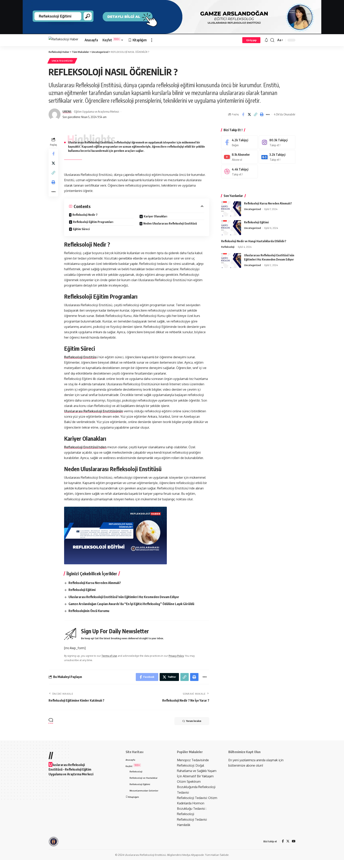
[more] (151, 40)
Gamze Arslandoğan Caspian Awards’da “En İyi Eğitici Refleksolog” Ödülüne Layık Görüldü (131, 604)
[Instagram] (277, 142)
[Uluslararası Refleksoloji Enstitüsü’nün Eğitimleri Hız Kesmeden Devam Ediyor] (231, 260)
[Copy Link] (255, 114)
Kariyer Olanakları (155, 216)
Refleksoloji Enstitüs (80, 357)
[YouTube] (293, 841)
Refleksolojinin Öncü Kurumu (88, 611)
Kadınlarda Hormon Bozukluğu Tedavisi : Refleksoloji (191, 808)
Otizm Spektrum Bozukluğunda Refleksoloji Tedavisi (196, 787)
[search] (272, 40)
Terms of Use (109, 655)
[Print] (261, 114)
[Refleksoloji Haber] (63, 40)
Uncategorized (62, 60)
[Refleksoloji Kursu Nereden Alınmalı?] (231, 208)
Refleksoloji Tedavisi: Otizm (197, 798)
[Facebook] (239, 142)
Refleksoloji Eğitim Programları (93, 222)
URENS (67, 111)
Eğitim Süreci (81, 229)
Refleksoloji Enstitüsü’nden (85, 447)
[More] (268, 114)
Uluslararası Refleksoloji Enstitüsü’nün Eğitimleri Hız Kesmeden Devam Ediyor (123, 597)
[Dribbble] (239, 171)
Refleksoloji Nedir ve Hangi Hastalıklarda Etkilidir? (253, 241)
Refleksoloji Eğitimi (82, 590)
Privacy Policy (176, 655)
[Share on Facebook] (243, 114)
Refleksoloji (227, 246)
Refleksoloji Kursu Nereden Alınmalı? (94, 583)
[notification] (266, 40)
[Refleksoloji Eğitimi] (231, 227)
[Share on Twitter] (249, 114)
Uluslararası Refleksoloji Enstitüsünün (93, 411)
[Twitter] (287, 841)
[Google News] (277, 157)
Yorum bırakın (193, 721)
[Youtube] (239, 157)
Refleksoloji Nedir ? (85, 214)
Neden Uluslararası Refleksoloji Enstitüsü (170, 223)
